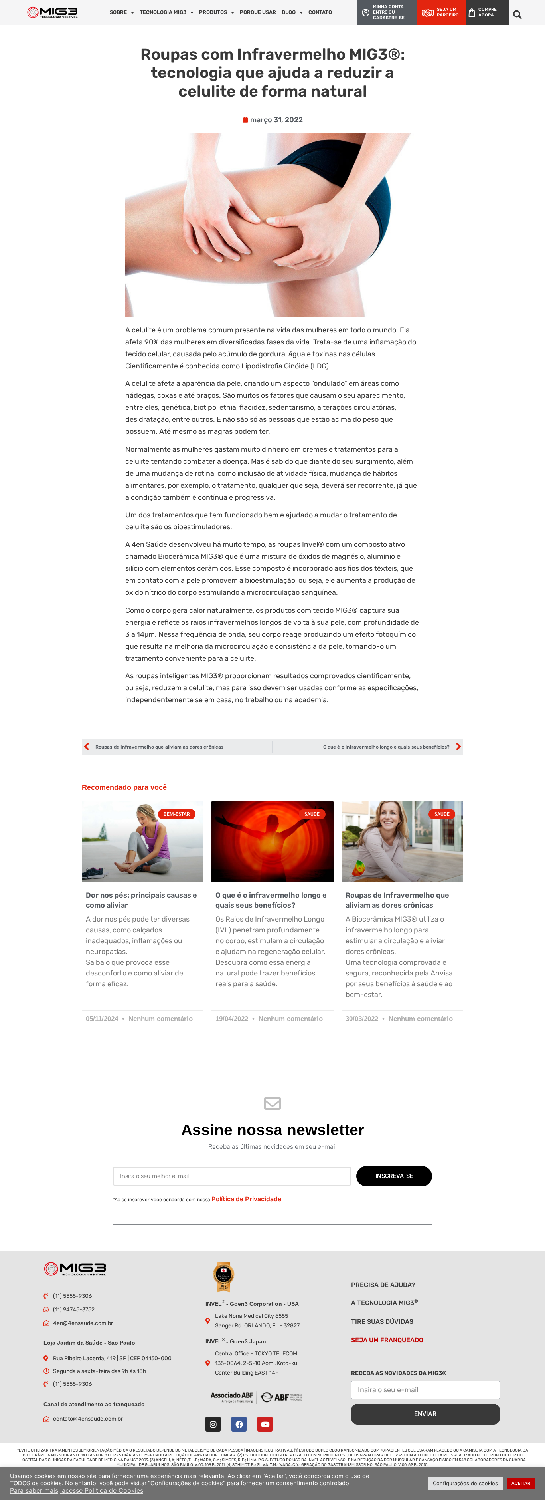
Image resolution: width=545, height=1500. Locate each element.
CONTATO (320, 12)
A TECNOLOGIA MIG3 (384, 1303)
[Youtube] (264, 1424)
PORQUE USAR (258, 12)
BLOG (289, 12)
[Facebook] (239, 1424)
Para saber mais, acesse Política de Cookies (76, 1490)
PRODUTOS (213, 12)
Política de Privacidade (246, 1199)
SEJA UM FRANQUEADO (387, 1340)
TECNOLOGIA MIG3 (163, 12)
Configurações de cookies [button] (465, 1483)
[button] (517, 14)
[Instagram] (213, 1424)
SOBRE (118, 12)
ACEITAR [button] (520, 1483)
